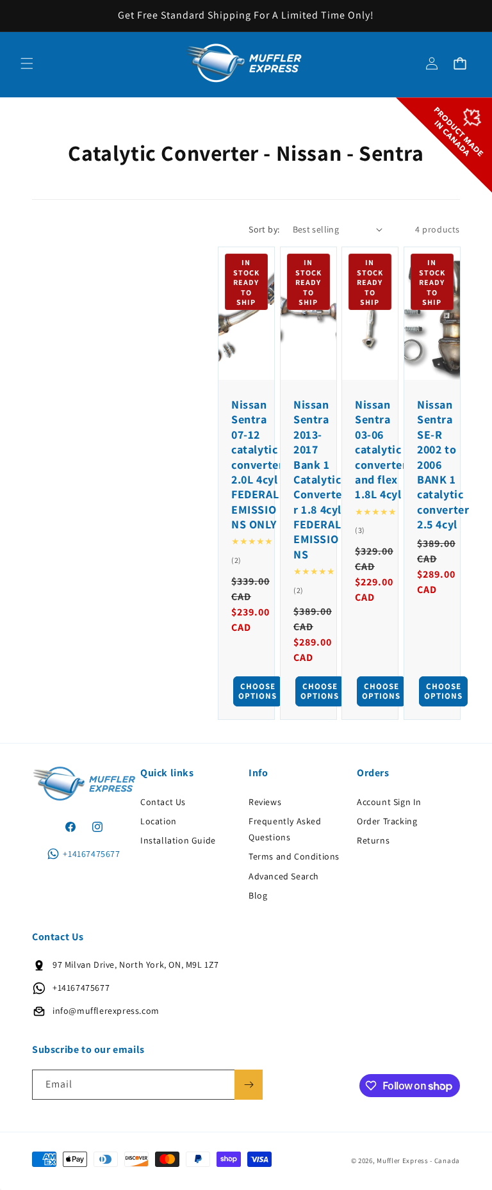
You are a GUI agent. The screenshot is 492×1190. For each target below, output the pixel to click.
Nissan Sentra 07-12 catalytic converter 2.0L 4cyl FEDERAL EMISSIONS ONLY (257, 464)
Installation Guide (178, 840)
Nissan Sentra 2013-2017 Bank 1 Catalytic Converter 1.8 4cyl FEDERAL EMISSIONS (317, 479)
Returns (373, 840)
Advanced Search (284, 876)
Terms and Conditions (294, 856)
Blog (258, 895)
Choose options (257, 691)
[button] (27, 63)
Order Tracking (387, 821)
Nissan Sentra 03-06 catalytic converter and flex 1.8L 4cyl (381, 449)
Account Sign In (389, 802)
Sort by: (264, 229)
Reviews (265, 802)
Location (158, 821)
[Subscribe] (248, 1085)
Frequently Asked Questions (285, 829)
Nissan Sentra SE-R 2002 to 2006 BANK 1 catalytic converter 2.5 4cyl (443, 464)
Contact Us (163, 802)
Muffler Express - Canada (418, 1160)
